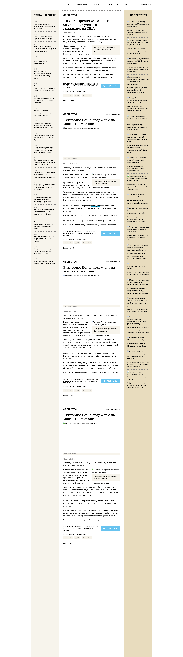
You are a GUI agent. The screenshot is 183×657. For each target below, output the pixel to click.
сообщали (95, 58)
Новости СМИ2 (68, 100)
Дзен (77, 95)
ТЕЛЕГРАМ (87, 95)
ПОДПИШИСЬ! (112, 86)
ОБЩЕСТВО (70, 15)
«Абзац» (99, 42)
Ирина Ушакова (115, 15)
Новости (67, 95)
